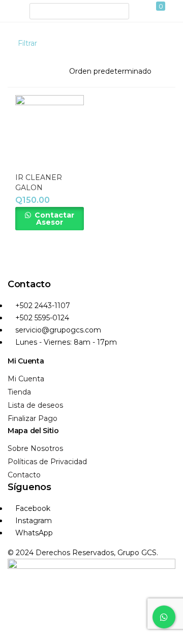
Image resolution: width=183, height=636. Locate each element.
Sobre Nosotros (35, 448)
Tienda (19, 392)
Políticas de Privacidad (47, 461)
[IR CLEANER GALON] (49, 129)
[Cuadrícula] (154, 43)
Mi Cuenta (26, 378)
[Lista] (170, 43)
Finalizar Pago (32, 418)
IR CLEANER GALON (38, 182)
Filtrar (27, 43)
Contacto (24, 474)
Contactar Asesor (53, 218)
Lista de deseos (35, 405)
